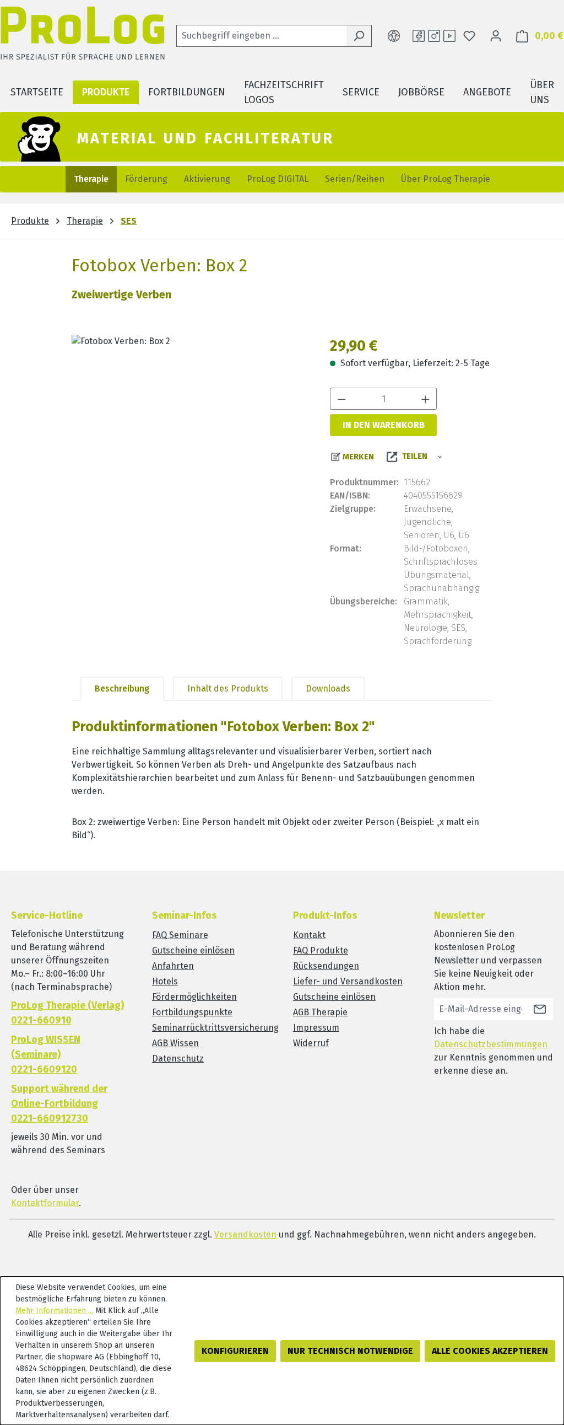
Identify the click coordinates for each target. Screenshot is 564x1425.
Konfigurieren (235, 1351)
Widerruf (311, 1043)
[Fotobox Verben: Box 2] (190, 453)
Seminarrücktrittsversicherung (215, 1027)
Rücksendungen (326, 966)
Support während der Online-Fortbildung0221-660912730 (59, 1103)
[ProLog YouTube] (449, 36)
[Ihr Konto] (495, 36)
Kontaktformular (45, 1203)
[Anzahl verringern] (341, 399)
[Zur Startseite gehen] (82, 36)
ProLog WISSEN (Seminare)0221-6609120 (45, 1054)
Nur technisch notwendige (350, 1351)
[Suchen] (359, 36)
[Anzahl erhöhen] (425, 399)
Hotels (165, 981)
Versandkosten (245, 1234)
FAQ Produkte (320, 950)
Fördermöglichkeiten (194, 997)
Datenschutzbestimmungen (490, 1044)
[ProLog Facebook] (418, 36)
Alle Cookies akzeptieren (490, 1351)
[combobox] (261, 36)
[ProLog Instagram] (434, 36)
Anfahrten (173, 966)
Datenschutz (178, 1058)
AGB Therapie (320, 1012)
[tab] (122, 689)
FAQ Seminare (180, 935)
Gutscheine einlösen (193, 950)
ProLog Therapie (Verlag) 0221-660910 (67, 1012)
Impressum (316, 1027)
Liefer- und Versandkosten (348, 981)
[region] (190, 453)
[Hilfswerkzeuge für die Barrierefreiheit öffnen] (394, 36)
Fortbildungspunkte (192, 1012)
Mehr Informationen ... (54, 1310)
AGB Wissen (175, 1043)
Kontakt (309, 935)
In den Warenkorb (384, 425)
